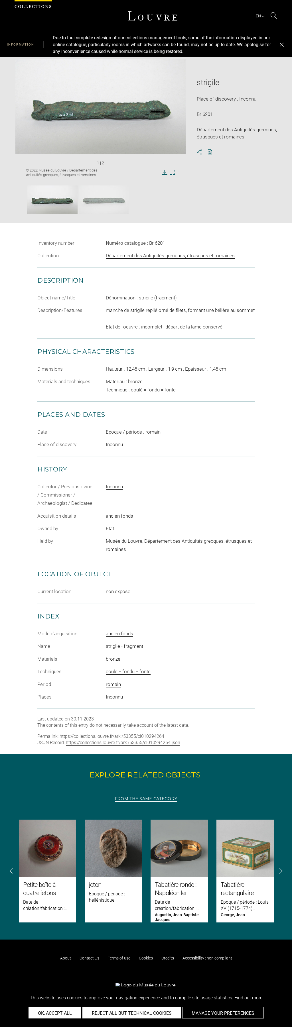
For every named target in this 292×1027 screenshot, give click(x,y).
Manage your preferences (223, 1013)
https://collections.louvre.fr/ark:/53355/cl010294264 (112, 736)
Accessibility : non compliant (207, 958)
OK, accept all (55, 1013)
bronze (113, 659)
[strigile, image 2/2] (103, 199)
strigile (113, 646)
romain (113, 684)
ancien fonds (119, 633)
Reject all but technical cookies (132, 1013)
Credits (167, 958)
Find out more (248, 998)
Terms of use (119, 958)
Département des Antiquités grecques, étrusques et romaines (170, 255)
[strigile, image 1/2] (52, 199)
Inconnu (114, 486)
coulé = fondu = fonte (128, 671)
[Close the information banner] (281, 44)
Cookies (146, 958)
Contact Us (89, 958)
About (65, 958)
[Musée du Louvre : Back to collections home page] (152, 16)
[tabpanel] (146, 871)
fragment (133, 646)
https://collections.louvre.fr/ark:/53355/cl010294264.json (123, 742)
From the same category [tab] (146, 798)
